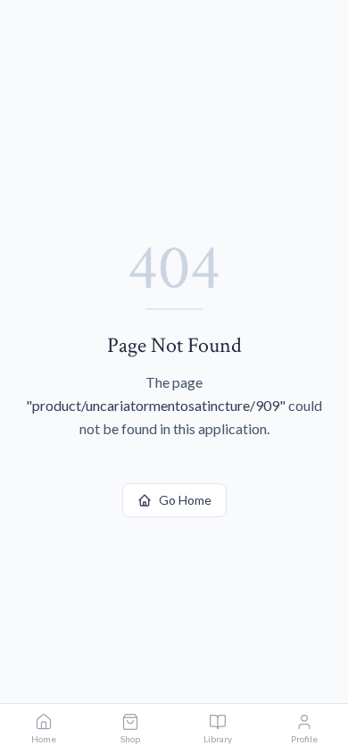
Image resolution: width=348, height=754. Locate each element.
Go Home (185, 499)
